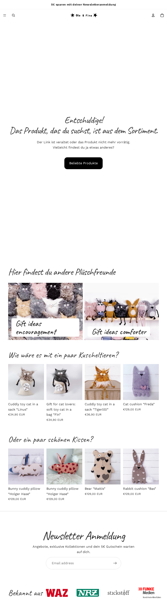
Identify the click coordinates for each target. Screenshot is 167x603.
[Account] (153, 15)
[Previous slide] (12, 382)
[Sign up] (115, 563)
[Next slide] (39, 382)
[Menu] (4, 15)
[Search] (13, 15)
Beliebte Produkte (83, 163)
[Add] (37, 393)
